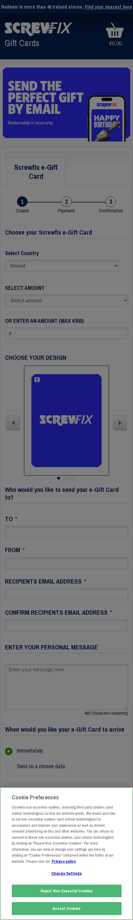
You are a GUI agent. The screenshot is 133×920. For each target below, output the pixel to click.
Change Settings (66, 873)
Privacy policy (64, 861)
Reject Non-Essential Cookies (67, 891)
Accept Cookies (66, 908)
